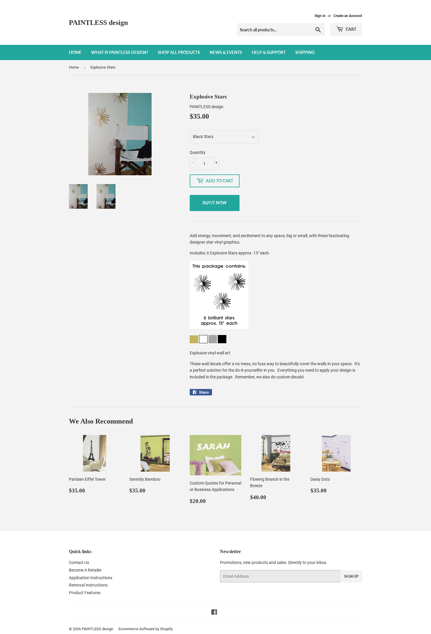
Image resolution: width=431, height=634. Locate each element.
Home (75, 52)
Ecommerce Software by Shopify (145, 629)
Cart (350, 29)
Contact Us (79, 562)
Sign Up (351, 576)
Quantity (198, 152)
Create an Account (347, 16)
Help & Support (269, 52)
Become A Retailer (85, 570)
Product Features (85, 592)
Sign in (320, 16)
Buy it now (215, 202)
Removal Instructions (88, 585)
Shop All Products (179, 52)
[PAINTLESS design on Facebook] (214, 613)
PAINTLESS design (98, 22)
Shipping (305, 52)
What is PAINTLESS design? (119, 52)
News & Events (226, 52)
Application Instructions (90, 577)
